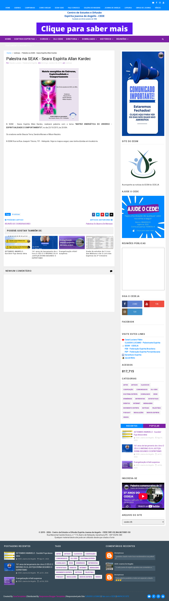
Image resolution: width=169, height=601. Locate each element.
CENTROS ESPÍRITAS (24, 39)
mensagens (147, 403)
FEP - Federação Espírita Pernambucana (142, 352)
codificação (128, 389)
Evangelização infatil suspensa (68, 253)
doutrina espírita (130, 394)
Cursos (44, 39)
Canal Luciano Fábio (133, 340)
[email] (153, 3)
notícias (17, 53)
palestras (156, 408)
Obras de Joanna (143, 8)
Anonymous (119, 553)
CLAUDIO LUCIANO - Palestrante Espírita (142, 343)
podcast (126, 413)
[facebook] (156, 3)
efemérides (127, 399)
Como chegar (45, 8)
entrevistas (140, 399)
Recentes (131, 426)
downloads (145, 394)
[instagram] (159, 3)
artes (125, 385)
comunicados (141, 389)
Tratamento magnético (18, 46)
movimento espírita (131, 408)
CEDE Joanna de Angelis (123, 564)
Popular (154, 426)
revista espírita (153, 413)
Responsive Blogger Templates (52, 596)
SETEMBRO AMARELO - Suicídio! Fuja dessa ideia (16, 253)
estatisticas (153, 399)
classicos (145, 385)
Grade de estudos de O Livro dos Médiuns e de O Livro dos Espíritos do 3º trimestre (98, 254)
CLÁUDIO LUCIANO (92, 596)
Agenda (17, 8)
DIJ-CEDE (58, 39)
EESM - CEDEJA (131, 346)
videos (126, 417)
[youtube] (163, 3)
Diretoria (71, 39)
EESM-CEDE (59, 8)
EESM (155, 394)
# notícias (16, 214)
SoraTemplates (19, 596)
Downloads (88, 39)
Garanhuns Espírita (133, 355)
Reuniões (121, 39)
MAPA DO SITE (123, 596)
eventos (126, 403)
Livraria (128, 8)
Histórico (105, 39)
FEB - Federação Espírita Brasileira (140, 349)
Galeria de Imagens (92, 8)
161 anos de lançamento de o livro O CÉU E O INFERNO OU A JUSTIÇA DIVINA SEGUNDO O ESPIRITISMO (45, 255)
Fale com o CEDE (109, 596)
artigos (134, 385)
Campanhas (30, 8)
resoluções (138, 413)
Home (8, 8)
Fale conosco (74, 8)
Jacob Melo (130, 358)
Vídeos (158, 8)
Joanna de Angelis (112, 8)
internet (136, 403)
